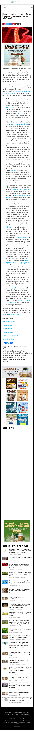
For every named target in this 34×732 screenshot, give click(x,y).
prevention (6, 359)
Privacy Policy (17, 726)
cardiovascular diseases (21, 349)
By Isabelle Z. (18, 554)
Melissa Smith (14, 21)
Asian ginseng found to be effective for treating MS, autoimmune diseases (19, 636)
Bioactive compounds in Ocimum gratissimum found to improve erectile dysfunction (19, 685)
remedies (13, 359)
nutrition (5, 357)
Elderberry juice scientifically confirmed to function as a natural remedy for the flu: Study (20, 582)
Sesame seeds (21, 237)
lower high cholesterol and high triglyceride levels (18, 263)
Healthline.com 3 (7, 332)
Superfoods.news (13, 314)
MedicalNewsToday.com (10, 335)
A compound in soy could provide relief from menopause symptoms (20, 699)
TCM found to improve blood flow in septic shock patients (18, 661)
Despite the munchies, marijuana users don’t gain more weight (19, 693)
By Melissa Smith (18, 561)
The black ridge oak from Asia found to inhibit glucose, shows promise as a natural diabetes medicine (19, 605)
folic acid (19, 113)
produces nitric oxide (20, 189)
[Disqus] (17, 452)
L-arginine (25, 183)
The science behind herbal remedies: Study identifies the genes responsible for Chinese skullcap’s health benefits (19, 622)
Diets (10, 353)
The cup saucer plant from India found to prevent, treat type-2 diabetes (20, 558)
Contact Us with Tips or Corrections (17, 718)
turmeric (5, 361)
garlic (25, 353)
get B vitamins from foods (19, 124)
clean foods (21, 351)
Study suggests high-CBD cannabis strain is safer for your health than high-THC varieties (20, 614)
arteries (24, 347)
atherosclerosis (11, 107)
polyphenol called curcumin (15, 288)
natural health (16, 355)
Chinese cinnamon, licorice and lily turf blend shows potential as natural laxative (19, 590)
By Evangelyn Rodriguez (20, 577)
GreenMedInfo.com (8, 321)
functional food (18, 353)
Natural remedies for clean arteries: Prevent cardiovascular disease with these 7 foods (19, 565)
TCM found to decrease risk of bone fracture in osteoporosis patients (19, 678)
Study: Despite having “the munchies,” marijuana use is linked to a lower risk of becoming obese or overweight (20, 550)
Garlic (13, 170)
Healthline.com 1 (7, 325)
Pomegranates (19, 357)
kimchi (9, 355)
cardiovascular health (9, 351)
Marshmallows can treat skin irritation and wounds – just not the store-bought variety (20, 654)
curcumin (5, 353)
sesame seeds (21, 359)
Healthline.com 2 (7, 328)
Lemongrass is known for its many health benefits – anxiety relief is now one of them (20, 574)
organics (11, 357)
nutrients (25, 355)
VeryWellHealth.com (8, 339)
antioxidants (17, 347)
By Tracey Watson (19, 585)
